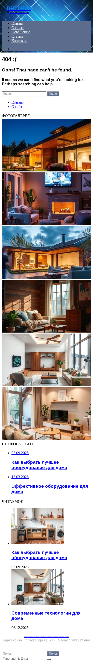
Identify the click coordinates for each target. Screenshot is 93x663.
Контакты (19, 41)
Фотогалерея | (36, 640)
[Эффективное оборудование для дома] (46, 307)
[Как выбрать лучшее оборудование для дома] (51, 526)
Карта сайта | (14, 640)
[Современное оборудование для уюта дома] (46, 414)
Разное (85, 640)
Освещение (20, 32)
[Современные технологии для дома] (46, 360)
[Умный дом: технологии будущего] (46, 253)
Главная (17, 23)
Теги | (53, 640)
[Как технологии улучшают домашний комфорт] (46, 199)
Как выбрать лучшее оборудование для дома (39, 555)
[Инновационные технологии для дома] (46, 145)
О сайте (17, 28)
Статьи (17, 36)
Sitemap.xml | (69, 640)
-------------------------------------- (46, 636)
